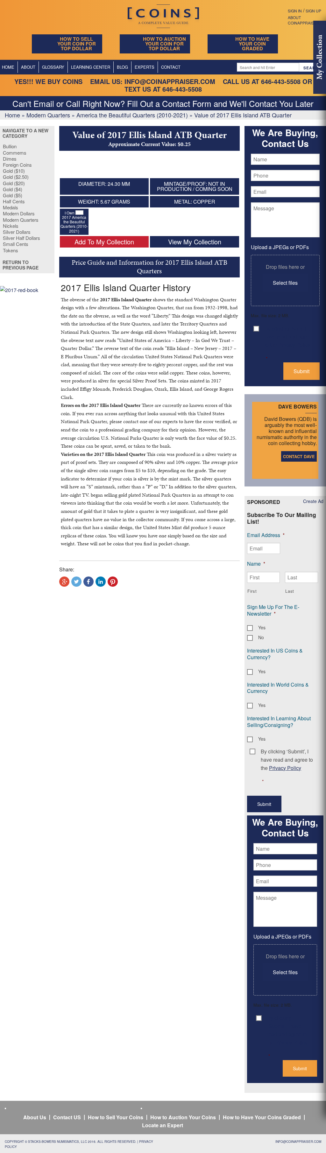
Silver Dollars (17, 231)
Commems (14, 152)
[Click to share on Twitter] (76, 581)
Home (12, 115)
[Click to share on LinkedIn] (101, 581)
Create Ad (313, 501)
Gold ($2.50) (16, 176)
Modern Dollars (19, 213)
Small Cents (15, 244)
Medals (10, 207)
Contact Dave (299, 456)
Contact (171, 67)
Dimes (10, 158)
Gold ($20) (14, 183)
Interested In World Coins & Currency (278, 688)
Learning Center (90, 67)
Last (289, 591)
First (252, 591)
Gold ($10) (14, 170)
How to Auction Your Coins (183, 1117)
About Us (34, 1117)
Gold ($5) (12, 195)
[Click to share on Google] (64, 581)
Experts (144, 67)
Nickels (10, 225)
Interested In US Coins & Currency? (275, 654)
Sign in (295, 10)
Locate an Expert (162, 1125)
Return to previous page (21, 265)
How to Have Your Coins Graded (262, 1117)
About (28, 67)
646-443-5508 (281, 81)
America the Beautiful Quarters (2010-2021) (132, 115)
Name (256, 563)
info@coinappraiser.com (169, 81)
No (261, 637)
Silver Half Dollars (21, 237)
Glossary (53, 67)
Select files (285, 282)
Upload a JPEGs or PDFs (280, 247)
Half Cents (14, 201)
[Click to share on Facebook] (88, 581)
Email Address (266, 535)
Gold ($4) (12, 189)
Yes (262, 627)
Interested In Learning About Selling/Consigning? (279, 722)
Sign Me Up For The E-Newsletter (273, 610)
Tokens (10, 250)
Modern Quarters (48, 115)
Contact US (67, 1117)
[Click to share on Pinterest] (113, 581)
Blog (122, 67)
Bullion (10, 146)
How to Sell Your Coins (115, 1117)
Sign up (313, 10)
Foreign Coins (17, 164)
